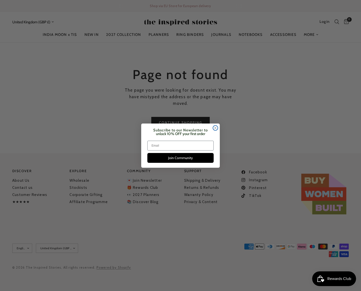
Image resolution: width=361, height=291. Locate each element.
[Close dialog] (215, 127)
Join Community (180, 158)
